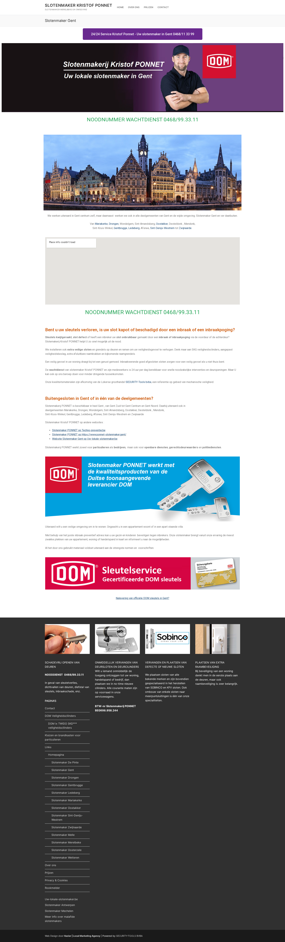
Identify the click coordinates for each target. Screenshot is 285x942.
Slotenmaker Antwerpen (60, 905)
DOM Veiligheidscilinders (60, 715)
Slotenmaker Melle (63, 834)
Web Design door (72, 935)
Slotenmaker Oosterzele (66, 850)
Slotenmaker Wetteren (65, 857)
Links (48, 747)
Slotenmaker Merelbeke (66, 842)
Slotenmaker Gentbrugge (67, 785)
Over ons (50, 865)
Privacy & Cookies (56, 880)
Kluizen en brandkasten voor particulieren (62, 737)
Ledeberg (134, 228)
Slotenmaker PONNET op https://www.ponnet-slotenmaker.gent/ (89, 434)
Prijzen (49, 872)
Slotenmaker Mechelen (59, 911)
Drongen (114, 223)
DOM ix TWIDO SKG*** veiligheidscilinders (62, 725)
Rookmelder (52, 887)
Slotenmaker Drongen (65, 777)
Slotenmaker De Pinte (65, 762)
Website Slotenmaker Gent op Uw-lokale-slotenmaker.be (84, 438)
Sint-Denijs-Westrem (162, 228)
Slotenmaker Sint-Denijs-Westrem (67, 817)
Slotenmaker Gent (62, 770)
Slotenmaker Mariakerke (66, 800)
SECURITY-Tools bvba (138, 382)
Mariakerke (101, 223)
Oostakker (162, 223)
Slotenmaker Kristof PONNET (78, 5)
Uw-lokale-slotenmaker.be (61, 899)
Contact (50, 708)
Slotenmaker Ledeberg (65, 792)
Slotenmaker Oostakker (66, 807)
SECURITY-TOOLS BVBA (129, 935)
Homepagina (56, 754)
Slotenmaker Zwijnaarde (66, 827)
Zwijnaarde (185, 228)
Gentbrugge (120, 228)
